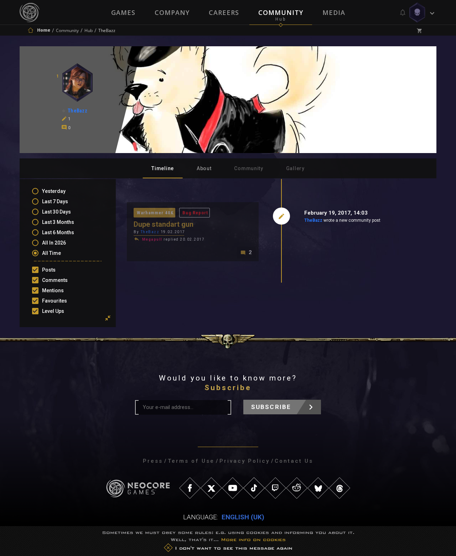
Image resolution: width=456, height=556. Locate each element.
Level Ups (53, 311)
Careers (224, 12)
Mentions (53, 290)
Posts (49, 270)
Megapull (152, 239)
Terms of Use (191, 461)
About (204, 168)
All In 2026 (54, 243)
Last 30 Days (56, 212)
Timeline (162, 168)
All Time (51, 253)
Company (172, 12)
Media (333, 12)
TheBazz (313, 220)
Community (280, 12)
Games (123, 12)
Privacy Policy (244, 461)
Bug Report (195, 212)
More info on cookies (253, 539)
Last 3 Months (58, 222)
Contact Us (294, 461)
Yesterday (54, 191)
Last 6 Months (58, 232)
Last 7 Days (55, 201)
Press (153, 461)
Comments (55, 280)
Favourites (54, 301)
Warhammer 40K (155, 212)
